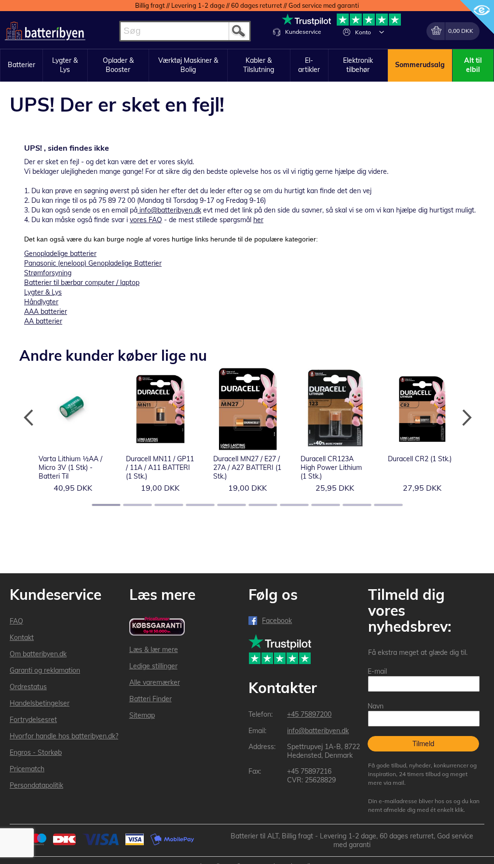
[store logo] (45, 31)
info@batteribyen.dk (170, 210)
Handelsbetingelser (39, 703)
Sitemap (142, 715)
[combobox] (185, 31)
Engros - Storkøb (36, 752)
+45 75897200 (309, 714)
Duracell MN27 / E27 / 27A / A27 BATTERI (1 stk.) (247, 467)
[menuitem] (21, 65)
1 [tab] (106, 505)
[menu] (247, 65)
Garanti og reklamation (45, 670)
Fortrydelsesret (33, 719)
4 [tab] (200, 505)
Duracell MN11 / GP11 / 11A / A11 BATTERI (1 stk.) (160, 467)
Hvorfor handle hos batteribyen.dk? (64, 736)
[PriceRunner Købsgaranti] (157, 626)
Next (465, 417)
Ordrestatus (28, 686)
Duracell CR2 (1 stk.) (420, 458)
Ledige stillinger (153, 666)
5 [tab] (231, 505)
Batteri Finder (150, 698)
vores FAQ (146, 219)
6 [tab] (262, 505)
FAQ (16, 621)
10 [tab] (388, 505)
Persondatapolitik (36, 785)
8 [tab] (325, 505)
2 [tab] (137, 505)
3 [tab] (168, 505)
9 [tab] (357, 505)
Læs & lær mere (153, 649)
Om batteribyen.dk (38, 654)
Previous (29, 417)
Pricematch (27, 769)
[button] (381, 32)
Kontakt (22, 637)
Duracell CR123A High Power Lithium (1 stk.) (331, 467)
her (258, 219)
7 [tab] (294, 505)
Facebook (277, 620)
